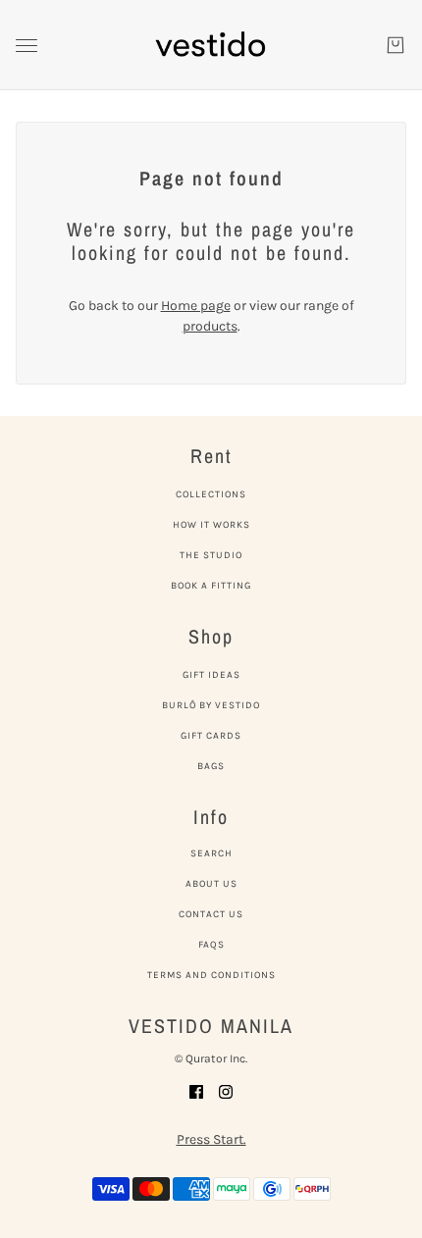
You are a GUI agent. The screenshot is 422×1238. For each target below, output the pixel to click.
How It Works (211, 525)
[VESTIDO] (211, 45)
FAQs (211, 945)
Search (211, 853)
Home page (196, 305)
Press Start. (211, 1139)
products (210, 326)
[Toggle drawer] (26, 45)
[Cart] (395, 45)
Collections (211, 494)
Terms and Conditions (211, 975)
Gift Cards (211, 736)
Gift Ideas (211, 675)
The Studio (211, 555)
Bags (211, 766)
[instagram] (225, 1090)
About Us (211, 884)
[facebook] (196, 1090)
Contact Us (211, 914)
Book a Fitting (211, 586)
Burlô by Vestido (211, 705)
